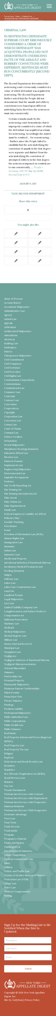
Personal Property (14, 680)
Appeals (8, 323)
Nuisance (9, 672)
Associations (10, 335)
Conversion (10, 404)
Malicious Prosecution (16, 619)
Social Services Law (14, 777)
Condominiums (12, 384)
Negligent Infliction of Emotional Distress (26, 660)
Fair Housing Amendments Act (20, 493)
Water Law (10, 887)
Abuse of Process (13, 298)
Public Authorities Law (16, 717)
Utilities (8, 867)
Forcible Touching (13, 522)
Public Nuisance (12, 729)
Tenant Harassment (15, 790)
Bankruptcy (10, 347)
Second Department (32, 193)
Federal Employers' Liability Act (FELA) (25, 514)
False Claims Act (12, 501)
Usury (7, 863)
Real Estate (10, 733)
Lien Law (9, 603)
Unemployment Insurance (18, 851)
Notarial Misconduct (15, 668)
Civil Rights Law (12, 375)
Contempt (9, 396)
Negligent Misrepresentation (20, 664)
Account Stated (12, 302)
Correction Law (12, 420)
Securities (9, 765)
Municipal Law (12, 648)
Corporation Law (13, 416)
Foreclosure (10, 526)
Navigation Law (12, 652)
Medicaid (9, 627)
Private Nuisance (13, 700)
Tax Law (8, 786)
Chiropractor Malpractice (18, 355)
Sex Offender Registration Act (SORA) (24, 773)
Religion (8, 753)
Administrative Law (14, 310)
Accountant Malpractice (17, 306)
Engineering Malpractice (17, 469)
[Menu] (48, 6)
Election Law (11, 457)
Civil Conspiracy (13, 363)
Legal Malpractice (13, 599)
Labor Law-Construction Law (20, 587)
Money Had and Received (18, 643)
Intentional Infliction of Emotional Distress (27, 562)
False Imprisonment (15, 505)
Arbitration (10, 327)
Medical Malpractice (15, 631)
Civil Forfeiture (12, 367)
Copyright (9, 412)
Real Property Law (14, 745)
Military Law (10, 639)
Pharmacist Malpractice (17, 684)
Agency (8, 315)
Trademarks (10, 830)
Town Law (9, 818)
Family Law (10, 509)
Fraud (7, 530)
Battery (8, 351)
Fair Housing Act (13, 489)
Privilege (9, 704)
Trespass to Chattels (15, 838)
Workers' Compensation (17, 891)
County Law (10, 424)
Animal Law (10, 319)
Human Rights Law (14, 538)
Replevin (9, 757)
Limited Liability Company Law (21, 607)
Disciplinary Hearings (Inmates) (21, 449)
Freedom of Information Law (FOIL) (23, 534)
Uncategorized (12, 846)
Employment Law (13, 465)
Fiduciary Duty (11, 518)
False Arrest (10, 497)
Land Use (9, 591)
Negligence (10, 656)
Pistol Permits (11, 692)
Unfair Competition (14, 855)
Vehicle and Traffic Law (16, 871)
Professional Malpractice (17, 712)
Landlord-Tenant (13, 595)
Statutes (8, 781)
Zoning (8, 895)
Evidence (9, 481)
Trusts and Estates (14, 842)
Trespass (9, 834)
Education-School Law (16, 453)
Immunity (9, 546)
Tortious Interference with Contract (23, 794)
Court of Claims (12, 428)
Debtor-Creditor (13, 436)
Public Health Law (13, 725)
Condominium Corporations (19, 380)
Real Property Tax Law (16, 749)
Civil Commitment (14, 359)
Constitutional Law (14, 388)
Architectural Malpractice (17, 331)
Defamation (10, 440)
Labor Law (10, 583)
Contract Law (11, 400)
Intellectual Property (15, 558)
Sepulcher (9, 769)
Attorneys (9, 339)
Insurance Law (12, 554)
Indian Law (10, 550)
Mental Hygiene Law (15, 635)
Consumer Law (12, 392)
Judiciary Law (11, 578)
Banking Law (11, 343)
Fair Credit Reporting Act (17, 485)
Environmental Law (15, 473)
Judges (7, 574)
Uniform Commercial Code (18, 859)
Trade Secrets (11, 826)
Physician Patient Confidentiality (21, 688)
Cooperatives (11, 408)
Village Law (10, 883)
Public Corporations (15, 721)
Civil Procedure (12, 371)
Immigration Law (13, 542)
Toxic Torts (10, 822)
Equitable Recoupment (16, 477)
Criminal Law (15, 30)
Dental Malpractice (14, 444)
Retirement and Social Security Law (23, 761)
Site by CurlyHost (13, 1000)
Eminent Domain (13, 461)
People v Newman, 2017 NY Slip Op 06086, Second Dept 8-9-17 (26, 171)
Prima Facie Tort (13, 696)
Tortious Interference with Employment (25, 798)
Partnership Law (13, 676)
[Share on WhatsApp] (28, 210)
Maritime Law (11, 623)
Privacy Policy (32, 1000)
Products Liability (13, 708)
